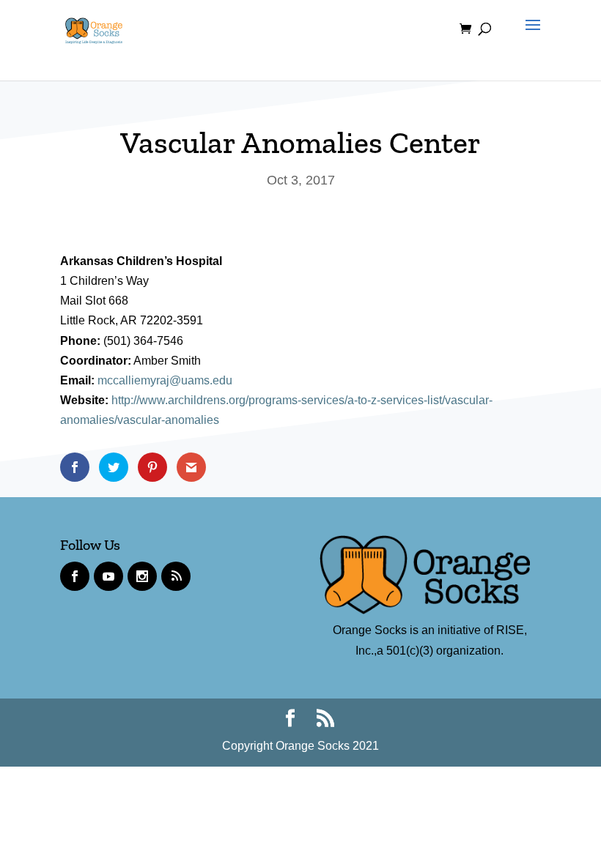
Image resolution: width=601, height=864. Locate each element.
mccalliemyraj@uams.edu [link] (164, 380)
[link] (93, 28)
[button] (529, 38)
